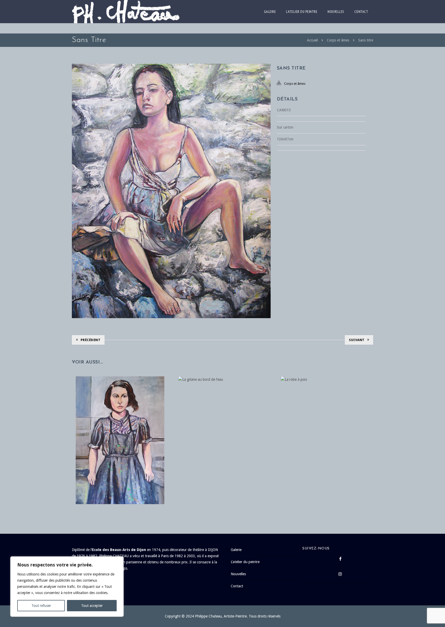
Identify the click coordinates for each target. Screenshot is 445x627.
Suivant (357, 340)
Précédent (91, 340)
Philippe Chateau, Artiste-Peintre (221, 616)
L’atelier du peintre (301, 11)
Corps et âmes (338, 40)
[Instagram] (340, 575)
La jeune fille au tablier (120, 429)
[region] (67, 586)
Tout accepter (92, 606)
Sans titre (365, 40)
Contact (361, 11)
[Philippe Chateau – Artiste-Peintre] (125, 11)
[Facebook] (340, 560)
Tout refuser (41, 606)
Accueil (312, 40)
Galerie (270, 11)
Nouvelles (336, 11)
